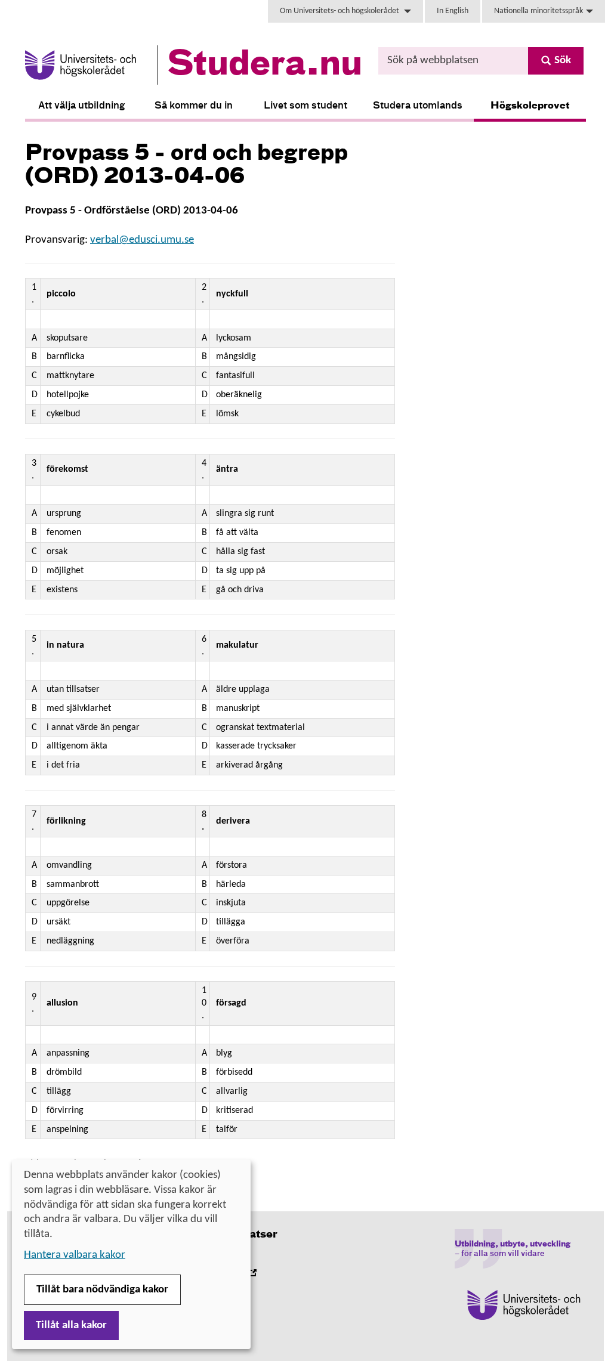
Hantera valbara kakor (74, 1255)
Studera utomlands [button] (417, 106)
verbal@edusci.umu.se (142, 240)
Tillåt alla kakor (71, 1325)
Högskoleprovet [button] (530, 106)
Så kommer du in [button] (194, 106)
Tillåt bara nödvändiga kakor (102, 1289)
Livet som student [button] (305, 106)
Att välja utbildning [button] (81, 106)
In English (452, 11)
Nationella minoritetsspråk (538, 11)
